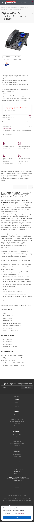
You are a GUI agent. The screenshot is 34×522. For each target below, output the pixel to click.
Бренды (17, 406)
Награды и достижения (17, 419)
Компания (17, 411)
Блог (17, 437)
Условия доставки (17, 456)
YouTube (17, 485)
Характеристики (20, 187)
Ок (17, 517)
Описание (6, 187)
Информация (17, 431)
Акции (17, 403)
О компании (17, 415)
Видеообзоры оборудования (17, 443)
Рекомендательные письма (17, 421)
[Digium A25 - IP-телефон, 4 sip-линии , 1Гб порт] (17, 40)
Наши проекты (17, 441)
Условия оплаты (17, 454)
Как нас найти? (17, 434)
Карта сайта (17, 445)
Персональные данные (17, 461)
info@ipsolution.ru (18, 474)
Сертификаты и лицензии (17, 417)
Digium (30, 115)
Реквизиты (17, 426)
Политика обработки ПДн (16, 497)
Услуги (17, 399)
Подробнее (21, 513)
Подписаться (27, 387)
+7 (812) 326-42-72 (17, 469)
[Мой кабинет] (28, 2)
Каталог (17, 396)
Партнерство (17, 463)
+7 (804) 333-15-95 (17, 471)
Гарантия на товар (17, 458)
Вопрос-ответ (17, 423)
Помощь (17, 451)
